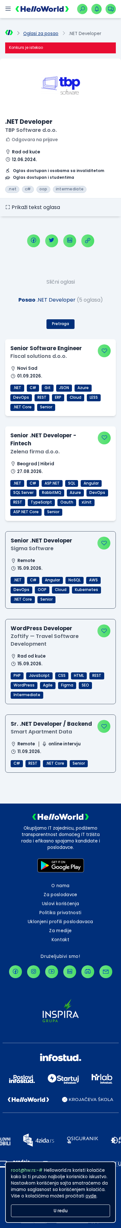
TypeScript (41, 502)
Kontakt (60, 940)
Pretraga (60, 323)
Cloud (75, 397)
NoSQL (74, 580)
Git (48, 387)
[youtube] (51, 971)
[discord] (87, 971)
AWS (93, 580)
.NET (17, 387)
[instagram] (33, 971)
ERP (58, 397)
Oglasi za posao (40, 34)
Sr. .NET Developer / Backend (51, 724)
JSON (64, 387)
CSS (62, 675)
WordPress (24, 685)
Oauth (66, 502)
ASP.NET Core (26, 511)
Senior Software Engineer (46, 348)
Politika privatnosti (60, 913)
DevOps (21, 397)
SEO (85, 685)
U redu (61, 1211)
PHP (17, 675)
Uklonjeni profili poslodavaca (60, 922)
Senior (46, 407)
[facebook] (33, 240)
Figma (67, 685)
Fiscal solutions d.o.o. (38, 356)
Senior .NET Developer (41, 540)
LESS (94, 397)
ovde (91, 1196)
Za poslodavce (60, 895)
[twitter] (51, 240)
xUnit (87, 502)
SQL (71, 483)
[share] (87, 240)
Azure (83, 387)
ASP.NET (52, 483)
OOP (42, 589)
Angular (91, 483)
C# (33, 387)
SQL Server (23, 492)
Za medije (60, 931)
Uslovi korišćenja (60, 904)
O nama (60, 886)
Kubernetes (86, 589)
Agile (48, 685)
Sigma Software (32, 548)
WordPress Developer (41, 628)
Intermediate (27, 694)
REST (41, 397)
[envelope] (105, 971)
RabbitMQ (51, 492)
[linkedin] (69, 240)
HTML (79, 675)
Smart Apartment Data (41, 731)
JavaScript (39, 675)
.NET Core (22, 407)
